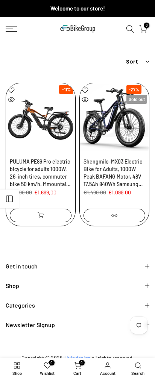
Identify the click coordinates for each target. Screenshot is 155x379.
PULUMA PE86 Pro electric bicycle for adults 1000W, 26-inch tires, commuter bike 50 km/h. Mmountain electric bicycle (40, 173)
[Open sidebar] (9, 199)
